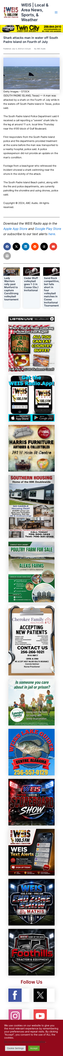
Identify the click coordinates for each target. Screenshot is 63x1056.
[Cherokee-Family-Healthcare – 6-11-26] (31, 640)
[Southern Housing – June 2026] (31, 506)
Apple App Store (15, 229)
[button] (7, 246)
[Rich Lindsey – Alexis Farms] (31, 571)
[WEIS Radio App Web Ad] (31, 398)
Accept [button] (34, 1048)
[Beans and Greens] (31, 348)
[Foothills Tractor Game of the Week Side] (31, 952)
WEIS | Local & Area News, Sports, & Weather (35, 12)
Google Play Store (48, 229)
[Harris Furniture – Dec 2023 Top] (31, 448)
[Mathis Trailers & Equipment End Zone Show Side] (31, 902)
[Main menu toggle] (56, 12)
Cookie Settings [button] (15, 1048)
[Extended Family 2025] (31, 702)
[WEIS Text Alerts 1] (31, 852)
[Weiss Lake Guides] (31, 752)
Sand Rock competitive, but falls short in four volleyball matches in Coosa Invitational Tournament (51, 291)
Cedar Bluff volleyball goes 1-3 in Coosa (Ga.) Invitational (31, 284)
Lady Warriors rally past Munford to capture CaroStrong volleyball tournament (11, 288)
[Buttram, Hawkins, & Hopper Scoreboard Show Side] (31, 802)
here (51, 234)
